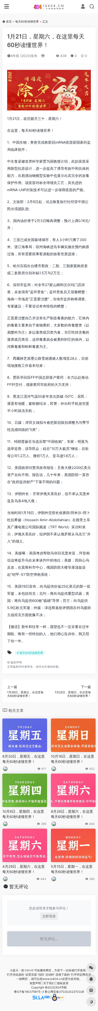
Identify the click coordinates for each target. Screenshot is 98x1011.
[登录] (82, 7)
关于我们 (49, 983)
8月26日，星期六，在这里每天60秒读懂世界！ (72, 814)
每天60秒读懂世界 (27, 21)
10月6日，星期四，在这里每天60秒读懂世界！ (23, 814)
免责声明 (35, 983)
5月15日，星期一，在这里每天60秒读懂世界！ (72, 869)
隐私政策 (63, 983)
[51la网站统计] (41, 997)
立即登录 (49, 916)
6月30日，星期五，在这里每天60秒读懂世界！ (23, 759)
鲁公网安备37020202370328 (64, 991)
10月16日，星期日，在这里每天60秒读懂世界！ (72, 759)
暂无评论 (18, 886)
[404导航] (49, 7)
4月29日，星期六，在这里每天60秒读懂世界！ (23, 869)
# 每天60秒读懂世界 (30, 653)
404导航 (61, 987)
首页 (9, 21)
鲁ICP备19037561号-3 (29, 991)
